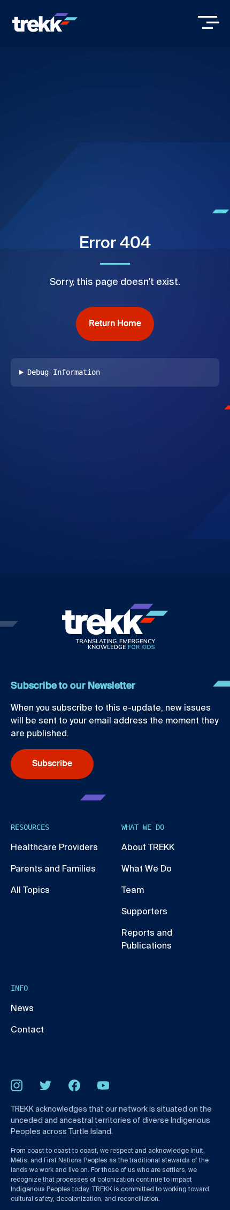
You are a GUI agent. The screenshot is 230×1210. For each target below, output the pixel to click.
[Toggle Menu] (208, 22)
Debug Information (63, 372)
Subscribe (52, 764)
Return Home (115, 324)
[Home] (45, 22)
